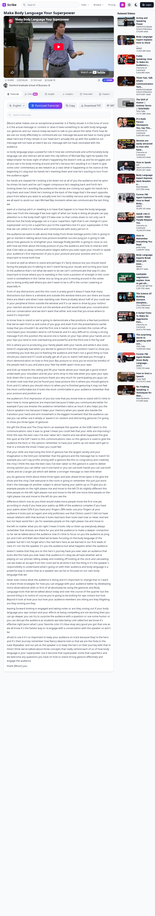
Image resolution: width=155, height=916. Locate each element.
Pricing (111, 4)
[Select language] (129, 5)
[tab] (13, 94)
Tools (83, 4)
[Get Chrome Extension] (122, 5)
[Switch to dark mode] (136, 5)
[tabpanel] (59, 385)
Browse (97, 4)
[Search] (23, 5)
